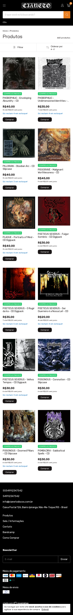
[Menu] (4, 5)
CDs (5, 22)
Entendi (45, 609)
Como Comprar (11, 537)
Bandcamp (9, 532)
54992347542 (11, 496)
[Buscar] (66, 14)
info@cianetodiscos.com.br (18, 501)
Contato (7, 526)
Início (5, 31)
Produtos (8, 515)
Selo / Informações (13, 521)
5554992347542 (12, 490)
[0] (68, 6)
